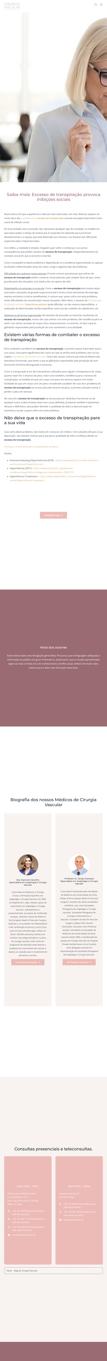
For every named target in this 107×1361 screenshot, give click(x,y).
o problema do (42, 218)
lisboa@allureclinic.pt (73, 1219)
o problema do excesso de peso (29, 356)
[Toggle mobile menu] (101, 4)
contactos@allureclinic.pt (24, 1235)
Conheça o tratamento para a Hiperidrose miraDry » (31, 446)
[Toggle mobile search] (95, 4)
